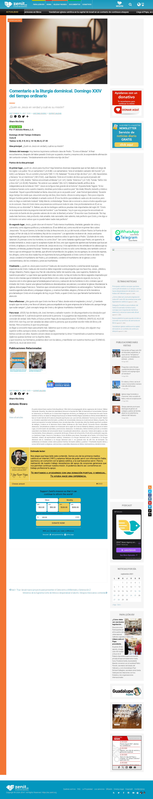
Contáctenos (139, 789)
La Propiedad (87, 789)
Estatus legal (119, 789)
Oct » (119, 605)
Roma (49, 4)
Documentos (74, 4)
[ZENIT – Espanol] (18, 4)
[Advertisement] (58, 568)
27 (114, 600)
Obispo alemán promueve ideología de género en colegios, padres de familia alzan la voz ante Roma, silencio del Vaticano (131, 411)
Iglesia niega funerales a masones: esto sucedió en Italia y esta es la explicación (131, 396)
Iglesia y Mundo (60, 4)
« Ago (114, 605)
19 (139, 591)
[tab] (120, 738)
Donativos (86, 4)
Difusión (109, 789)
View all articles (16, 417)
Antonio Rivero (39, 113)
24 (131, 595)
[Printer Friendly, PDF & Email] (15, 126)
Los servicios (99, 789)
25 (135, 595)
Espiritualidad (15, 20)
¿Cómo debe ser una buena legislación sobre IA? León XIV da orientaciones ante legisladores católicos (126, 299)
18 (135, 591)
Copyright (129, 789)
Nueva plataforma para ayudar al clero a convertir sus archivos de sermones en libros (126, 320)
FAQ (78, 789)
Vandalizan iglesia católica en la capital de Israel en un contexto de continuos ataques (43, 12)
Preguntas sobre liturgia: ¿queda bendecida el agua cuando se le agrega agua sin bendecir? (131, 370)
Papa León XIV (38, 4)
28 (119, 600)
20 (114, 595)
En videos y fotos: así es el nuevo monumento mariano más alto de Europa (131, 384)
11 (135, 587)
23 (127, 595)
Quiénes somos (69, 789)
